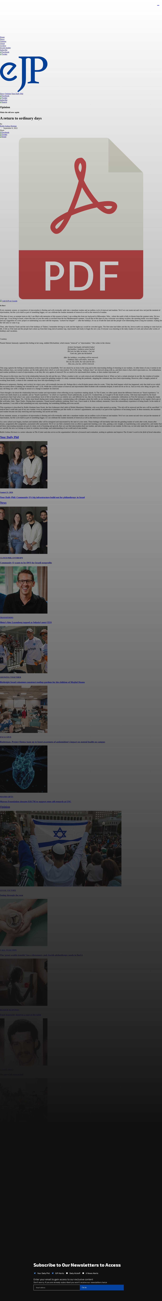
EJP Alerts (59, 1273)
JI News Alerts (92, 1273)
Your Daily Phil (43, 1273)
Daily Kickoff (74, 1273)
